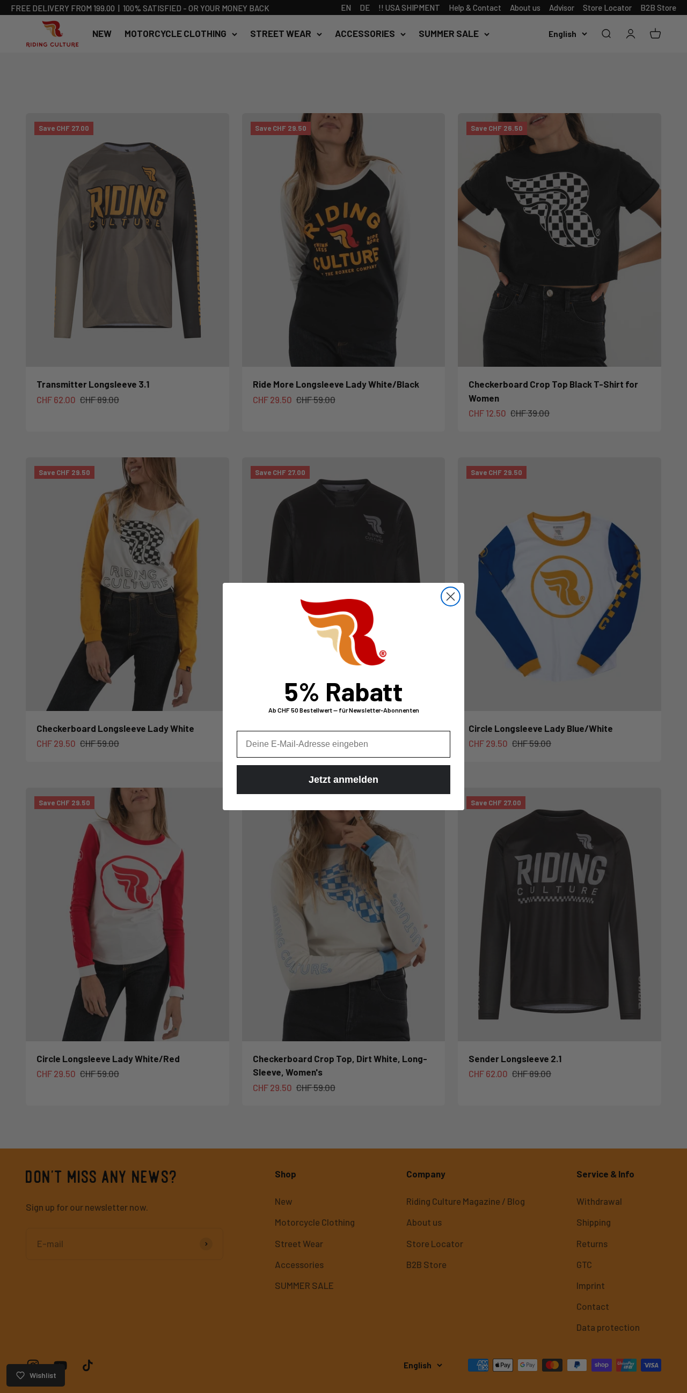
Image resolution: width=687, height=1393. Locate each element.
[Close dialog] (450, 596)
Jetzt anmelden (343, 779)
